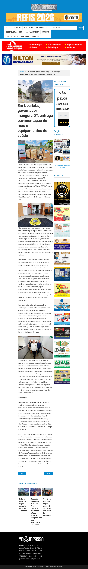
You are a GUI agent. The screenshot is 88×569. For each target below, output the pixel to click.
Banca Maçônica (32, 32)
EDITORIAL (25, 36)
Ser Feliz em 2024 (23, 473)
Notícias (17, 28)
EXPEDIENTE (36, 36)
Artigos (45, 32)
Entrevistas (41, 28)
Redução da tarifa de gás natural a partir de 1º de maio (23, 505)
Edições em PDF (12, 36)
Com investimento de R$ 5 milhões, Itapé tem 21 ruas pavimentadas (49, 473)
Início (8, 28)
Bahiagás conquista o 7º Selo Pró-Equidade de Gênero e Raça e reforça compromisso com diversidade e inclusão (35, 512)
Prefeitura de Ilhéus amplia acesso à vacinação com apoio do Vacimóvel (47, 507)
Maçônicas (28, 28)
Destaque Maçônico (14, 32)
